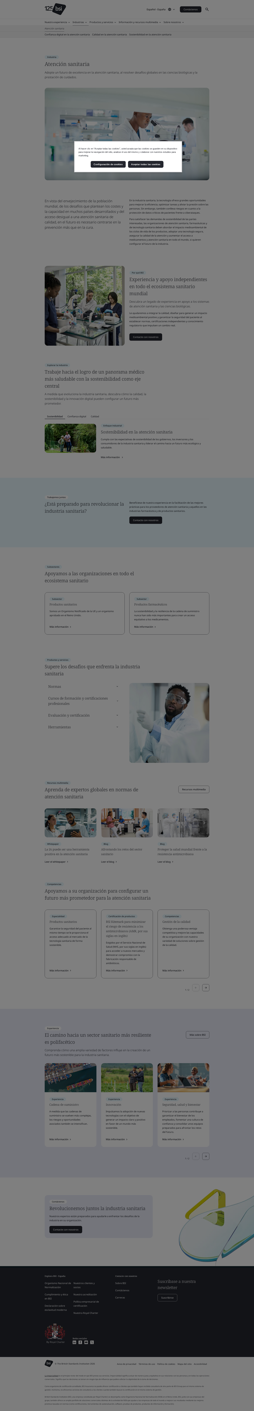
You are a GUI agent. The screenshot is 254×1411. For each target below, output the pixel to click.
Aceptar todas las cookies (145, 164)
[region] (128, 156)
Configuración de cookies (108, 164)
